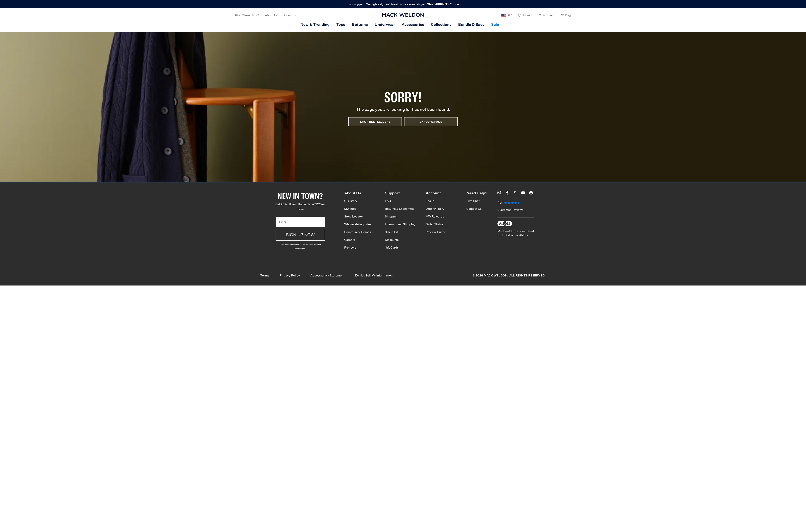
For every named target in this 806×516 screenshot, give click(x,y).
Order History (435, 209)
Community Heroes (357, 232)
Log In (430, 201)
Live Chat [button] (473, 201)
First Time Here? (247, 15)
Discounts (392, 240)
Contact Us (474, 209)
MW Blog (350, 209)
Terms (264, 275)
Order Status (434, 224)
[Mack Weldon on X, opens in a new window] (515, 193)
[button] (525, 15)
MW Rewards (435, 216)
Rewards (290, 15)
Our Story (350, 201)
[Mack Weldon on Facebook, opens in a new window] (507, 193)
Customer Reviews (510, 210)
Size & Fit (391, 232)
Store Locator (353, 216)
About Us (271, 15)
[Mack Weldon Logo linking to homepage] (403, 15)
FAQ (388, 201)
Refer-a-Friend (436, 232)
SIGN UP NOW (300, 234)
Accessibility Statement (327, 275)
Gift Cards (392, 247)
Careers (349, 240)
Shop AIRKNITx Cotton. (443, 4)
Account (549, 15)
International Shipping (400, 224)
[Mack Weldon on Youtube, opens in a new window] (523, 193)
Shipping (391, 216)
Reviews (350, 247)
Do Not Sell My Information (374, 275)
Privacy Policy (290, 275)
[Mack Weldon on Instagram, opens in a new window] (499, 193)
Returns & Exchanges (399, 209)
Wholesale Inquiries (357, 224)
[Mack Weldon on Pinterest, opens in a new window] (531, 193)
